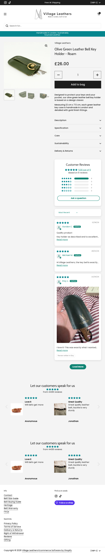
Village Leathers (30, 550)
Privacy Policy (11, 523)
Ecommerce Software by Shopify (55, 550)
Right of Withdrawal (14, 533)
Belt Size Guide (11, 498)
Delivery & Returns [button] (64, 150)
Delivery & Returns (13, 529)
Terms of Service (12, 526)
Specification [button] (61, 127)
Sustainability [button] (62, 143)
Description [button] (60, 120)
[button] (98, 14)
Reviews (8, 536)
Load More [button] (77, 366)
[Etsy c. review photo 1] (78, 315)
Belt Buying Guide (12, 501)
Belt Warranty (11, 508)
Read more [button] (62, 239)
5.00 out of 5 (84, 169)
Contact (8, 495)
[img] (63, 222)
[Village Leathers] (51, 14)
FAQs (6, 511)
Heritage (8, 505)
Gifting (7, 539)
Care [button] (57, 135)
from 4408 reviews (52, 391)
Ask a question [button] (78, 198)
